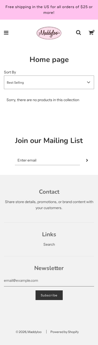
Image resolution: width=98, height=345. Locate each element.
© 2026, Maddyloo (29, 332)
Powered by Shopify (64, 332)
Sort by (10, 72)
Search (49, 244)
